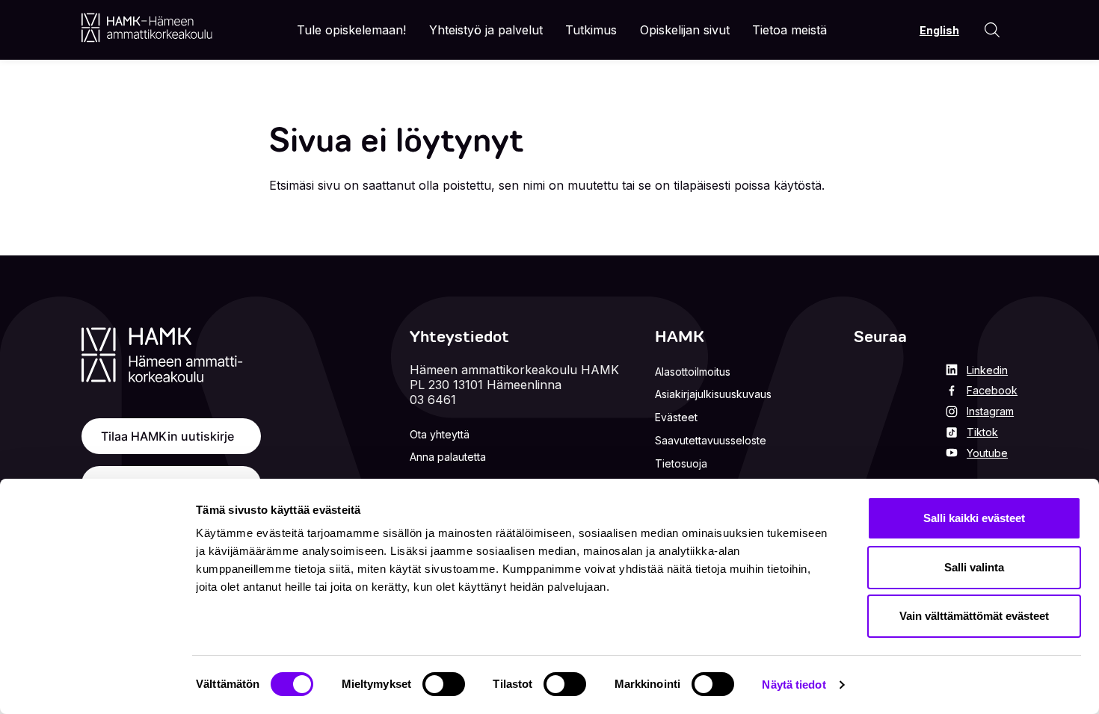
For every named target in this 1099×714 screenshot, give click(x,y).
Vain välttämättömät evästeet (974, 615)
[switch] (443, 684)
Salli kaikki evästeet (974, 518)
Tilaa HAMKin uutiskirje (167, 436)
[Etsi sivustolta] (992, 30)
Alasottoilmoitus (692, 371)
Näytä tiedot (793, 684)
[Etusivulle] (146, 28)
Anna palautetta (448, 456)
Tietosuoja (681, 463)
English (939, 30)
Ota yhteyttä (440, 434)
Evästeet (676, 417)
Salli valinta (974, 567)
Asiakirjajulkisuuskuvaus (713, 394)
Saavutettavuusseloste (710, 440)
